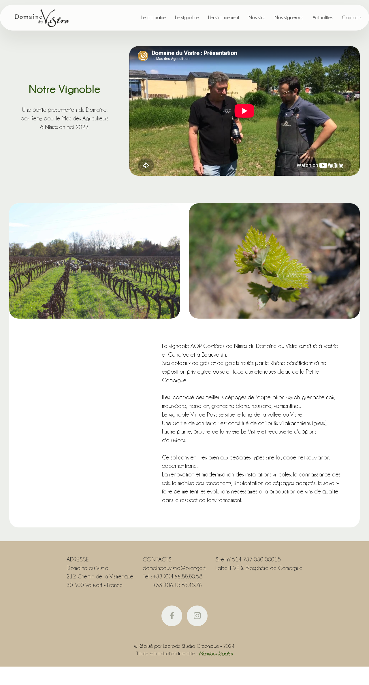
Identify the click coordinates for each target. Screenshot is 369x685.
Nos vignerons (288, 17)
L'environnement (223, 17)
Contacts (352, 17)
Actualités (322, 17)
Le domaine (153, 17)
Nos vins (256, 17)
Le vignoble (187, 17)
